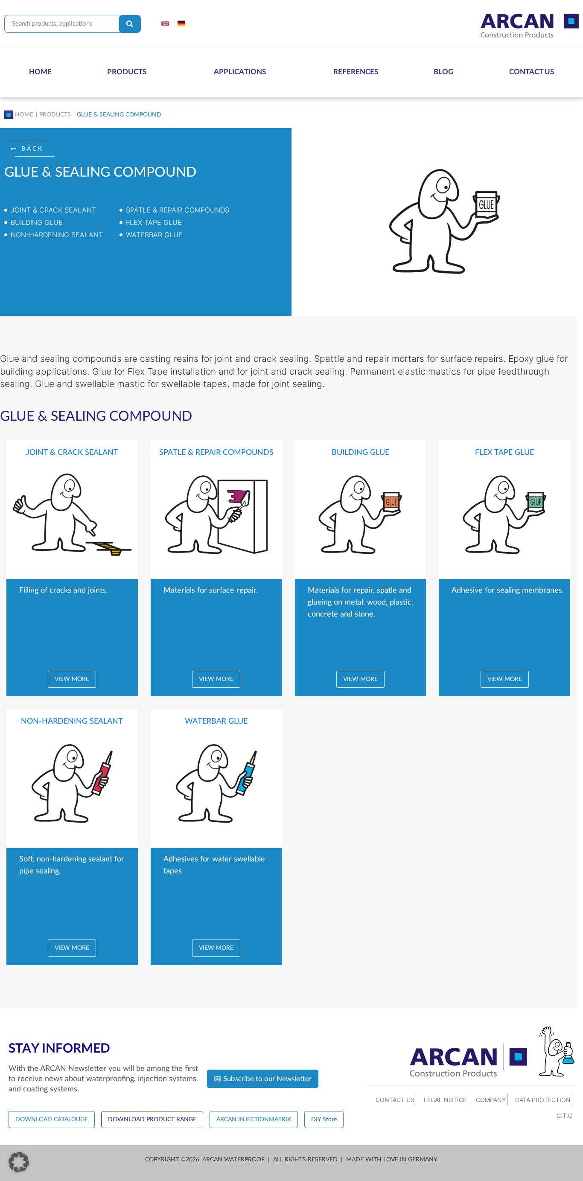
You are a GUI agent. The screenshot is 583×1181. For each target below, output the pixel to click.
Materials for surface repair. (210, 590)
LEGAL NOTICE (445, 1099)
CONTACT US (395, 1099)
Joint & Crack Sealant (53, 210)
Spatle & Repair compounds (177, 210)
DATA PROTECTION (543, 1099)
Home (40, 72)
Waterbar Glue (154, 234)
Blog (443, 72)
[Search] (129, 23)
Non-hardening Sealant (57, 234)
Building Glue (37, 222)
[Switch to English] (165, 23)
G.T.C (564, 1115)
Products (126, 72)
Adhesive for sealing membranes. (508, 590)
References (355, 72)
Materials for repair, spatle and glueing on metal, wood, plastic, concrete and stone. (360, 602)
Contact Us (531, 72)
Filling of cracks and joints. (63, 590)
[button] (31, 149)
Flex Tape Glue (154, 222)
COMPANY (491, 1099)
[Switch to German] (181, 23)
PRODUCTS (55, 115)
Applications (240, 72)
